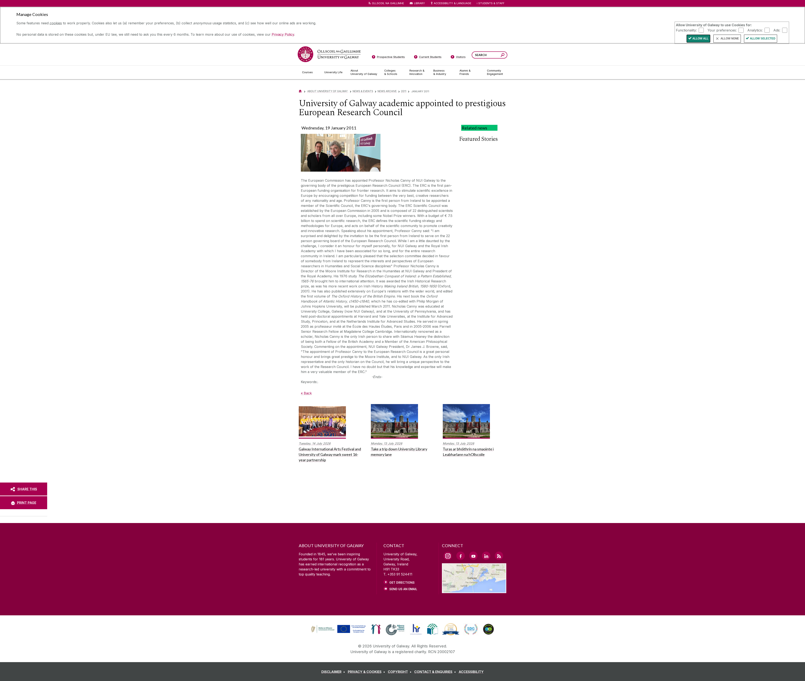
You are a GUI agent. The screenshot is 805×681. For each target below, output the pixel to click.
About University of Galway (327, 91)
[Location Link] (474, 590)
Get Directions (402, 582)
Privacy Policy (283, 34)
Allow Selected (762, 38)
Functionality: (686, 30)
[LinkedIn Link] (486, 556)
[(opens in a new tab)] (338, 632)
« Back (306, 393)
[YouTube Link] (473, 556)
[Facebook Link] (460, 556)
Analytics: (755, 30)
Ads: (776, 30)
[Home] (300, 91)
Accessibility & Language (452, 3)
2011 (403, 91)
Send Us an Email (403, 589)
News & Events (363, 91)
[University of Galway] (329, 54)
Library (419, 3)
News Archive (387, 91)
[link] (337, 629)
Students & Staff (491, 3)
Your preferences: (722, 30)
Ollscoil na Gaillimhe (388, 3)
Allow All (700, 38)
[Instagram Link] (448, 556)
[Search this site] (502, 55)
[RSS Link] (499, 556)
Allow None (730, 38)
